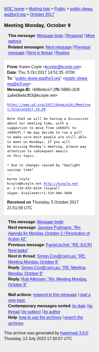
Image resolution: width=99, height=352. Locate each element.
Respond (74, 35)
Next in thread (40, 53)
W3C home (14, 9)
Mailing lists (39, 9)
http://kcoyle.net (61, 183)
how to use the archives (40, 317)
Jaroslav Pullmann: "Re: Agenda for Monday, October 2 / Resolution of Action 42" (49, 233)
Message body (50, 35)
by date (79, 306)
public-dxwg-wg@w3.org (37, 78)
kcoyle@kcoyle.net (62, 67)
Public (60, 9)
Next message (59, 47)
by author (52, 312)
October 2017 (42, 14)
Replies (63, 53)
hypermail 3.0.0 (74, 333)
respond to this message (55, 294)
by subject (31, 312)
